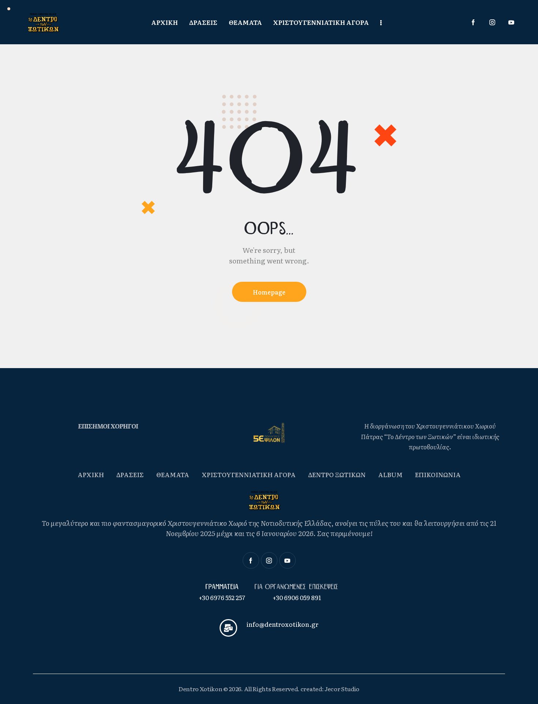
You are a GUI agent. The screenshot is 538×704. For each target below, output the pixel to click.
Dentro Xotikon (201, 688)
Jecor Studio (342, 688)
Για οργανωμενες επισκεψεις (297, 587)
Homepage (269, 292)
